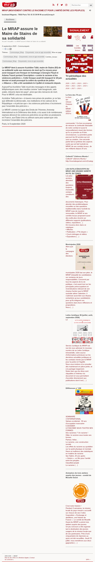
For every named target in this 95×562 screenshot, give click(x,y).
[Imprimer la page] (8, 49)
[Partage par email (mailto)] (3, 49)
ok (91, 5)
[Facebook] (6, 49)
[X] (11, 49)
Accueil (4, 41)
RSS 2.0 (15, 557)
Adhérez (69, 46)
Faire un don (84, 48)
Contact (32, 557)
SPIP (87, 559)
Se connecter (9, 559)
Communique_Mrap (17, 52)
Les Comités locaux (77, 48)
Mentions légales (24, 557)
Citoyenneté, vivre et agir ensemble (38, 52)
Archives (10, 19)
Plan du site (8, 557)
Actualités (10, 41)
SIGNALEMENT (79, 30)
